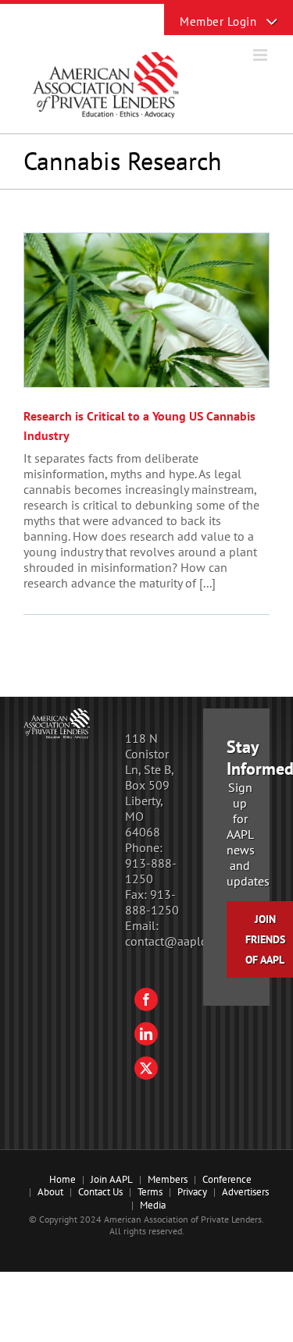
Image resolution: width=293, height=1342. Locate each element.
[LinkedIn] (146, 1034)
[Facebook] (146, 999)
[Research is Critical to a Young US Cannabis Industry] (146, 310)
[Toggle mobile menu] (261, 55)
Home (62, 1179)
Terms (150, 1191)
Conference (227, 1179)
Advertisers (245, 1191)
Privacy (192, 1191)
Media (153, 1205)
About (50, 1191)
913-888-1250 (151, 870)
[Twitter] (146, 1068)
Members (168, 1179)
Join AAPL (112, 1179)
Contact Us (100, 1191)
